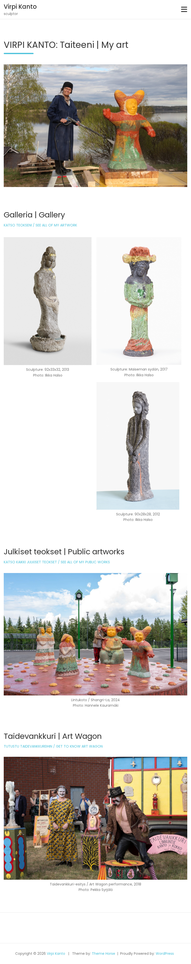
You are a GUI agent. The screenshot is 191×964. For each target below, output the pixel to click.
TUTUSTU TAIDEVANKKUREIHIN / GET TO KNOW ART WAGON (53, 746)
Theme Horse (103, 953)
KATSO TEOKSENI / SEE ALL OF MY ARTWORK (40, 225)
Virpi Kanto (20, 6)
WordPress (165, 953)
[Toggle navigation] (184, 9)
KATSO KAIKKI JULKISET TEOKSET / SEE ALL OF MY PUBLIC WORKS (57, 562)
